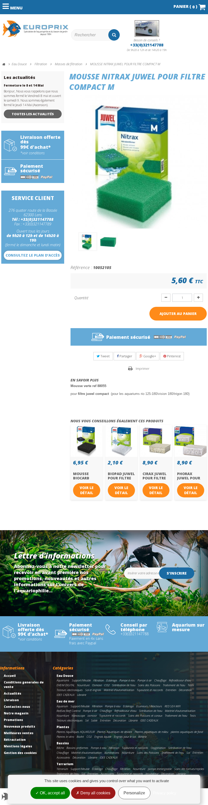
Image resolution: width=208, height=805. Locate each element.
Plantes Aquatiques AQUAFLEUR (76, 732)
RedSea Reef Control (68, 711)
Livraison (11, 700)
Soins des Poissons (149, 685)
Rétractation (15, 739)
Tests (191, 685)
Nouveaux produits (19, 726)
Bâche (60, 748)
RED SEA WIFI (173, 706)
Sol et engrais (93, 690)
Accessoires (63, 757)
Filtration (98, 680)
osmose (92, 715)
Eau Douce (65, 676)
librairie (142, 737)
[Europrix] (35, 28)
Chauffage (160, 680)
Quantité (81, 297)
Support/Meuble (81, 680)
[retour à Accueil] (6, 64)
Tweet (105, 356)
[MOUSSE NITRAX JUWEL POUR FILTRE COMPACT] (87, 241)
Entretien (171, 690)
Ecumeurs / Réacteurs (149, 706)
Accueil (10, 676)
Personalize (134, 793)
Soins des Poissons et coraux (145, 715)
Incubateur (152, 774)
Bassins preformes (77, 748)
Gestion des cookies (20, 753)
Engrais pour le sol (125, 737)
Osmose (97, 685)
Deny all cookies (94, 793)
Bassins (63, 743)
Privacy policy (164, 793)
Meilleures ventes (18, 733)
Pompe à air (144, 680)
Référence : (81, 267)
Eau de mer (66, 701)
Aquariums (63, 680)
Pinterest (173, 356)
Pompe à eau (127, 680)
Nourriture (83, 685)
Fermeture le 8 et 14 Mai (24, 85)
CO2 (107, 685)
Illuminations (111, 752)
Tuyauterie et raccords (150, 690)
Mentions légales (18, 746)
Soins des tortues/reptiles (189, 769)
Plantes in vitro (65, 737)
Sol (188, 752)
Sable (94, 720)
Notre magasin (16, 713)
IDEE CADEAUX (66, 695)
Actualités (12, 693)
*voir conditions (32, 153)
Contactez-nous (17, 707)
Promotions (13, 720)
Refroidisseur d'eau (180, 680)
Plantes (63, 727)
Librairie (81, 695)
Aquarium (62, 706)
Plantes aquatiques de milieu (151, 732)
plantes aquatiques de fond (187, 732)
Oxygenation (158, 748)
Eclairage (111, 680)
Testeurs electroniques (70, 690)
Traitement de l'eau (174, 685)
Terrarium (65, 764)
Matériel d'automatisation (119, 690)
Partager (125, 356)
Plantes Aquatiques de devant (114, 732)
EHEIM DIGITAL (66, 685)
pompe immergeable (160, 769)
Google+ (149, 356)
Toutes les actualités (33, 114)
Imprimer (142, 368)
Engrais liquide (102, 737)
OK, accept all (52, 793)
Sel (87, 720)
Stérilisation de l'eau (123, 685)
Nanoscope (78, 715)
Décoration (185, 690)
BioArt (80, 737)
